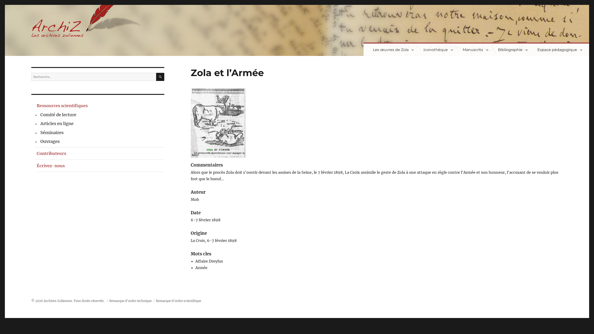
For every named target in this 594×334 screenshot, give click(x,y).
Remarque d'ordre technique (130, 301)
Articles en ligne (57, 123)
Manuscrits (473, 50)
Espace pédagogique (557, 50)
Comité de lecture (58, 114)
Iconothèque (435, 50)
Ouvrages (50, 141)
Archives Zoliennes (58, 301)
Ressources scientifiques (62, 105)
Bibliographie (510, 50)
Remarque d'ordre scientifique (178, 301)
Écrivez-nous (51, 165)
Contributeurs (51, 153)
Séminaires (52, 132)
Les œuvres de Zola (391, 50)
